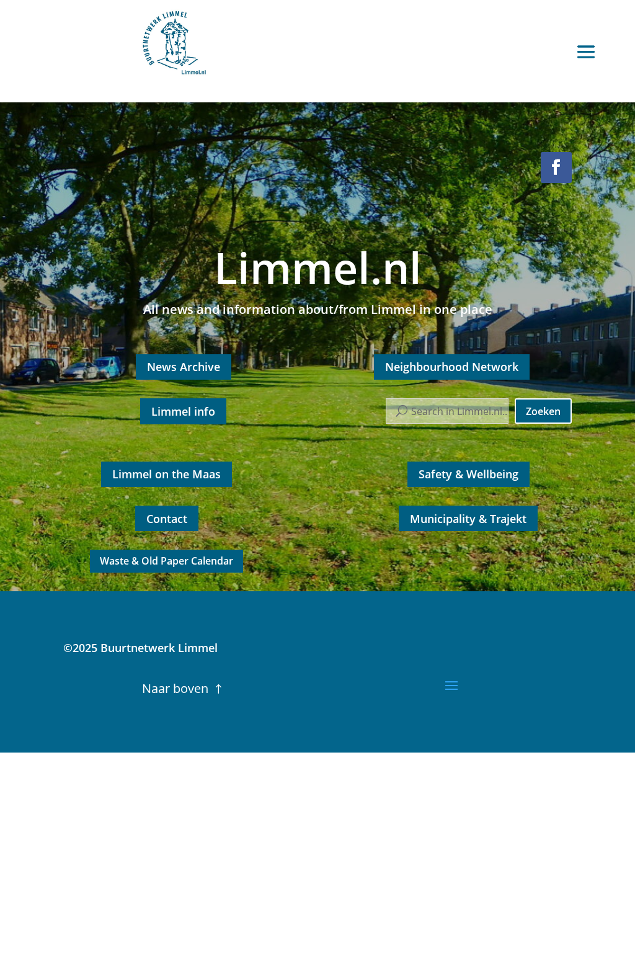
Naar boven (175, 688)
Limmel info (183, 411)
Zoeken (543, 411)
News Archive (183, 366)
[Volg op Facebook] (556, 167)
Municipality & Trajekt (468, 518)
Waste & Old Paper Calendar (166, 561)
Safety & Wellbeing (468, 474)
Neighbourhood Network (451, 366)
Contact (166, 518)
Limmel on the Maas (166, 474)
